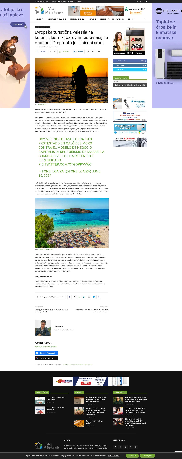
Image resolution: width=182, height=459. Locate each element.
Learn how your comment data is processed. (77, 365)
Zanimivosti (47, 27)
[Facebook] (134, 1)
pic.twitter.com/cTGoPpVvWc (64, 164)
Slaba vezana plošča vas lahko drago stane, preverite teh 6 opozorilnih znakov (96, 399)
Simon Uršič (42, 47)
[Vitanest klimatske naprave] (129, 54)
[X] (143, 1)
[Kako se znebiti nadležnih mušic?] (79, 423)
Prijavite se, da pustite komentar (46, 346)
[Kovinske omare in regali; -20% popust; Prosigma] (91, 381)
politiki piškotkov (113, 456)
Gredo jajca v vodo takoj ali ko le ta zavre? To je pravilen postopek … (51, 311)
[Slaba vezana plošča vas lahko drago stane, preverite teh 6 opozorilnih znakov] (79, 400)
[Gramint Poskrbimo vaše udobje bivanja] (130, 123)
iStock (44, 104)
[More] (99, 52)
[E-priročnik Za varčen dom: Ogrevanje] (40, 410)
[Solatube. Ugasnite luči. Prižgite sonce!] (130, 110)
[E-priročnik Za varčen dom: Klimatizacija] (40, 400)
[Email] (89, 297)
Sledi (144, 65)
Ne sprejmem (147, 456)
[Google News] (146, 1)
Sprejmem (132, 456)
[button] (144, 19)
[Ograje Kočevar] (130, 148)
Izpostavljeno (38, 27)
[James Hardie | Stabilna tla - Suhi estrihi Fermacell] (107, 11)
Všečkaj (143, 61)
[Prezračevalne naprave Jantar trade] (130, 135)
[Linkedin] (84, 297)
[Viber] (98, 297)
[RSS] (140, 1)
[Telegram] (94, 297)
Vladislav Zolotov (43, 249)
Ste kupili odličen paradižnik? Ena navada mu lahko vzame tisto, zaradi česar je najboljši (135, 410)
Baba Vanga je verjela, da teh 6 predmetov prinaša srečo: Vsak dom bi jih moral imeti (136, 399)
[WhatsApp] (79, 297)
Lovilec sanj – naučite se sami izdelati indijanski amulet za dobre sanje (91, 311)
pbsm (39, 104)
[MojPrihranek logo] (51, 10)
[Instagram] (137, 1)
